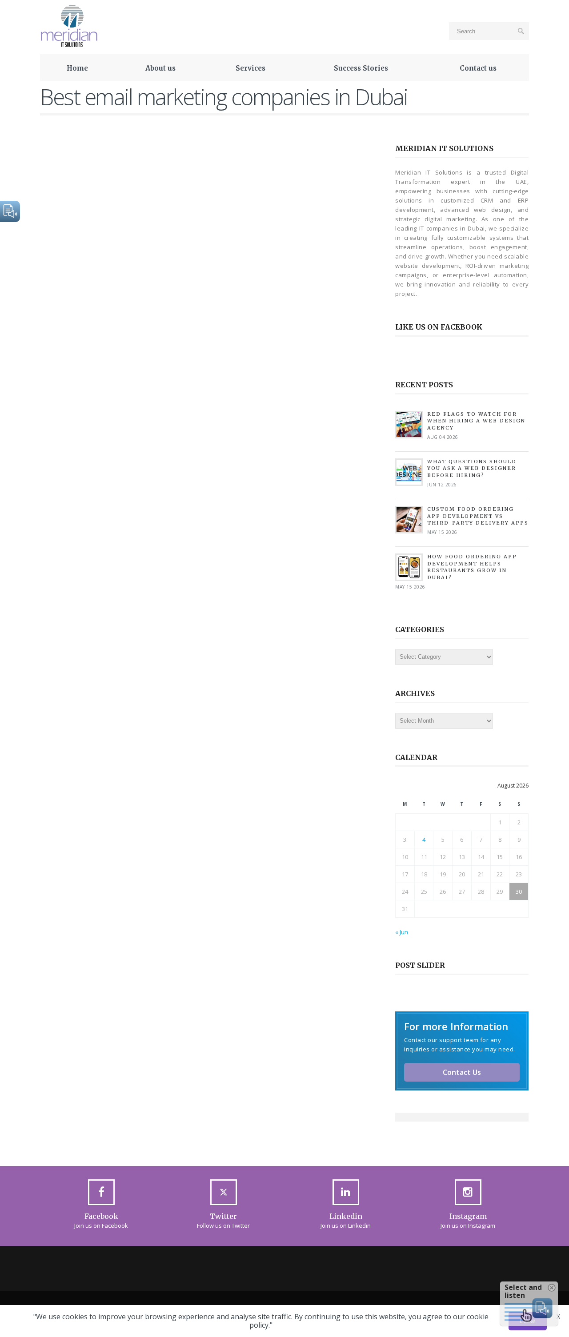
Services (250, 68)
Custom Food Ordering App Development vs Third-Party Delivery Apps (478, 516)
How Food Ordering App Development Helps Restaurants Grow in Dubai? (472, 566)
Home (77, 68)
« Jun (401, 932)
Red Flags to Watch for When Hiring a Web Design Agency (476, 421)
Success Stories (361, 68)
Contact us (478, 68)
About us (160, 68)
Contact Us (462, 1072)
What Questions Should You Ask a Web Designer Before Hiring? (472, 468)
